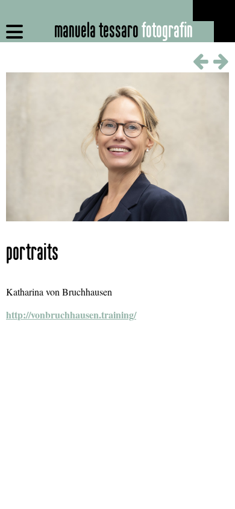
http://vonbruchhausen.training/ (71, 314)
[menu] (14, 32)
